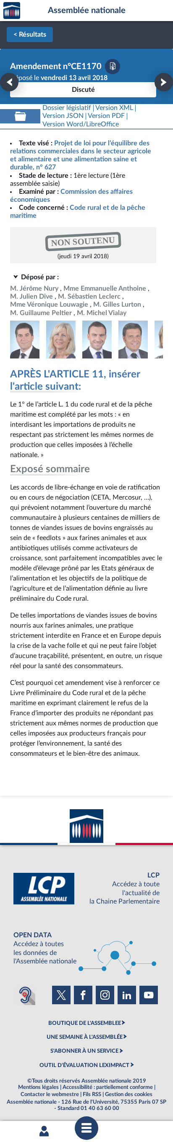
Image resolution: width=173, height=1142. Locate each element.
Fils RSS (92, 1094)
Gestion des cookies (128, 1094)
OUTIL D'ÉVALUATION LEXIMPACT (84, 1065)
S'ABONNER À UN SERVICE (84, 1051)
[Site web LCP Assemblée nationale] (86, 888)
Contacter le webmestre (50, 1094)
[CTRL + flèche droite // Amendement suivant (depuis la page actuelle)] (164, 82)
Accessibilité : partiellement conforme (108, 1087)
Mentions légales (38, 1087)
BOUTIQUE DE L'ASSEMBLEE (84, 1023)
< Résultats (29, 34)
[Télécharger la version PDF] (112, 66)
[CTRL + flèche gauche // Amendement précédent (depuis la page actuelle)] (9, 82)
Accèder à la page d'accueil (11, 11)
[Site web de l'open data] (86, 948)
